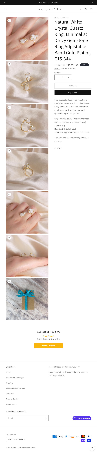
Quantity (57, 73)
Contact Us (10, 394)
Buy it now (72, 92)
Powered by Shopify (29, 447)
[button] (5, 9)
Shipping (57, 68)
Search (8, 372)
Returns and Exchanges (15, 377)
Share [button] (59, 148)
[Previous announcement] (4, 2)
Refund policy (11, 404)
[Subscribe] (45, 418)
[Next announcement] (92, 2)
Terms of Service (12, 399)
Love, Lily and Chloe (17, 447)
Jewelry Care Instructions (16, 388)
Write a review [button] (48, 345)
